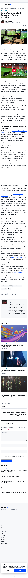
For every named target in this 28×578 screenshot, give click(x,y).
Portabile (3, 535)
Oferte (2, 551)
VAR (9, 288)
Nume (2, 442)
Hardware (3, 537)
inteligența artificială (18, 272)
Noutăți (2, 519)
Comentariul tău (5, 429)
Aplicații (3, 541)
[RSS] (5, 514)
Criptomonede (4, 543)
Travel (2, 556)
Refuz (8, 570)
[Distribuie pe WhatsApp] (15, 294)
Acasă (2, 8)
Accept (20, 570)
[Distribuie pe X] (12, 294)
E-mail (2, 448)
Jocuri (2, 523)
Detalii (23, 567)
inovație (15, 285)
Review (2, 533)
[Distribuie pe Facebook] (8, 294)
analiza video (4, 285)
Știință (2, 527)
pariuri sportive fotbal (17, 257)
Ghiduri (2, 553)
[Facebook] (2, 514)
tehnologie (4, 288)
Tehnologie (7, 8)
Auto (2, 558)
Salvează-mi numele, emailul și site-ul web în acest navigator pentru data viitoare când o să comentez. (14, 457)
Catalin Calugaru (8, 21)
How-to (2, 549)
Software (3, 539)
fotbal (10, 285)
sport (20, 285)
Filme (2, 525)
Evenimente (3, 555)
